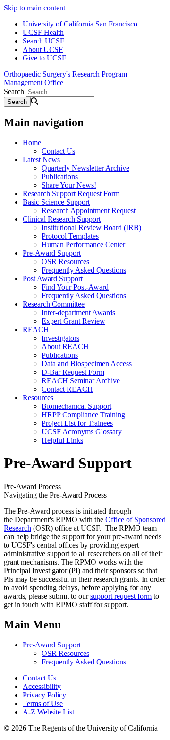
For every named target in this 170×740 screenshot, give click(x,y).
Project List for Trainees (77, 423)
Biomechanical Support (76, 406)
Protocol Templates (70, 236)
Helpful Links (62, 440)
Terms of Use (43, 703)
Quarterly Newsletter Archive (85, 168)
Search (14, 91)
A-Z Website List (48, 712)
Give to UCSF (44, 58)
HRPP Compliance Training (83, 415)
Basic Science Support (56, 202)
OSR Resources (65, 262)
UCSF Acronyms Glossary (82, 432)
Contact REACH (67, 389)
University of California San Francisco (80, 24)
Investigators (60, 338)
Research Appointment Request (89, 211)
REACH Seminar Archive (81, 381)
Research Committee (54, 304)
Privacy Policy (44, 695)
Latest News (41, 159)
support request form (121, 596)
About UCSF (43, 49)
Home (32, 142)
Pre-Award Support (52, 253)
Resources (38, 398)
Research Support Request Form (71, 193)
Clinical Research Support (62, 219)
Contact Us (58, 151)
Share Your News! (69, 185)
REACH (36, 330)
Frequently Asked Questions (84, 270)
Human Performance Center (83, 245)
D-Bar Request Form (73, 372)
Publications (60, 176)
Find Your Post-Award (75, 287)
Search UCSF (43, 41)
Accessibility (42, 686)
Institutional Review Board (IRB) (91, 228)
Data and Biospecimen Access (87, 364)
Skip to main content (34, 8)
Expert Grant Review (73, 321)
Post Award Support (53, 279)
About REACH (65, 347)
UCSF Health (43, 32)
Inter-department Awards (78, 313)
